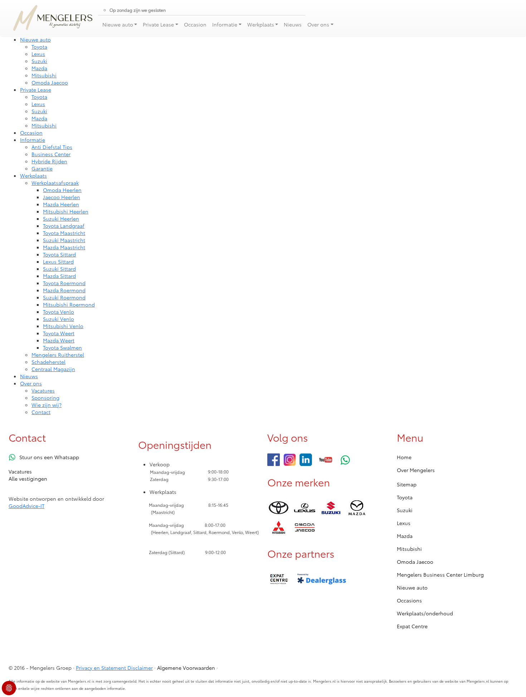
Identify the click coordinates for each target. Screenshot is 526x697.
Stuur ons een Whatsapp (49, 457)
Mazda (405, 535)
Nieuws (293, 24)
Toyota (405, 497)
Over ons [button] (318, 24)
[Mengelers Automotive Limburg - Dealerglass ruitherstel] (321, 579)
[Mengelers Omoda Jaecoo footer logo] (304, 527)
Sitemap (407, 484)
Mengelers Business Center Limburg (440, 574)
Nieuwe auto (412, 587)
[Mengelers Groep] (273, 459)
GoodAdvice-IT (26, 505)
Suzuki (405, 510)
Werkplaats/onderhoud (425, 613)
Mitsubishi (409, 548)
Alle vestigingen (28, 478)
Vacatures (20, 471)
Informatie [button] (224, 24)
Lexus (403, 523)
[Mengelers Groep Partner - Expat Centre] (278, 579)
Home (404, 457)
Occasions (409, 600)
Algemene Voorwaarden (186, 667)
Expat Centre (412, 626)
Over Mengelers (416, 470)
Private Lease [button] (158, 24)
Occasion (195, 24)
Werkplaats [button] (260, 24)
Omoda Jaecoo (415, 561)
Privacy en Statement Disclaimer (114, 667)
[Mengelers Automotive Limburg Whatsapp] (345, 459)
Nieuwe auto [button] (117, 24)
